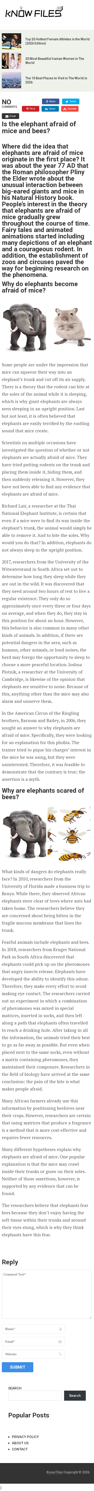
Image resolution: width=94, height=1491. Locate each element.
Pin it (32, 108)
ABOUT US (20, 1443)
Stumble (72, 108)
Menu (79, 8)
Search (75, 1396)
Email (13, 116)
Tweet (72, 101)
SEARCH (14, 1388)
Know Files (55, 1472)
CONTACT (20, 1449)
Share (52, 101)
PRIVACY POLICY (25, 1437)
